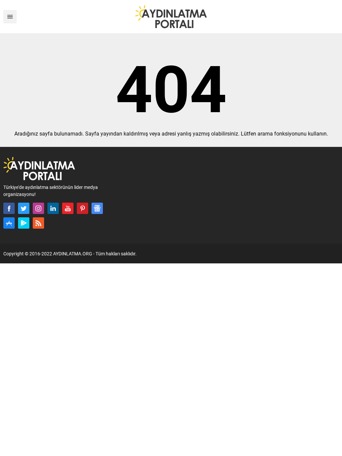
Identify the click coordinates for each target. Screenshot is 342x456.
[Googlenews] (97, 208)
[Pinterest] (82, 208)
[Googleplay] (23, 223)
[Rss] (38, 223)
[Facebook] (9, 208)
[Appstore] (9, 223)
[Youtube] (67, 208)
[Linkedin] (53, 208)
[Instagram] (38, 208)
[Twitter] (23, 208)
